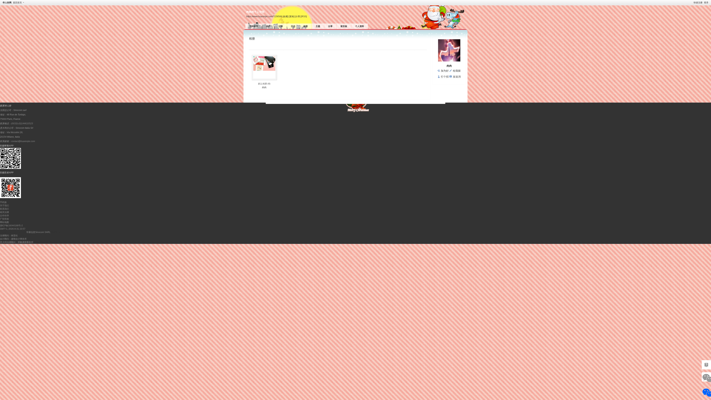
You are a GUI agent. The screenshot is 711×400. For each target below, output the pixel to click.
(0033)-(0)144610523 (22, 123)
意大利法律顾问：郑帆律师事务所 (16, 242)
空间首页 (253, 26)
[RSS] (304, 16)
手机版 (3, 202)
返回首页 (17, 2)
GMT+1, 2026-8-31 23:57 (12, 229)
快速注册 (698, 2)
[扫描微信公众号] (706, 364)
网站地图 (4, 222)
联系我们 (4, 209)
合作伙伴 (4, 215)
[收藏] (285, 16)
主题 (318, 26)
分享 (330, 26)
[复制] (291, 16)
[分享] (298, 16)
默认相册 (262, 83)
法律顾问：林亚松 (9, 235)
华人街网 (7, 2)
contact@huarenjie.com (23, 141)
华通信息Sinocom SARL (38, 232)
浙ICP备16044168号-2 (11, 225)
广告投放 (4, 219)
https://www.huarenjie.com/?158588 (264, 16)
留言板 (344, 26)
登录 (706, 2)
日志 (293, 26)
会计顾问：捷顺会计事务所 (13, 239)
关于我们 (4, 205)
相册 (305, 26)
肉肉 (264, 87)
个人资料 (359, 26)
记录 (280, 26)
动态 (268, 26)
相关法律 (4, 212)
